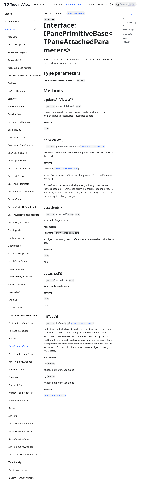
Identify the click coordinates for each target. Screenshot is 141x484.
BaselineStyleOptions (19, 121)
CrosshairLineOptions (19, 168)
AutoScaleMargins (17, 52)
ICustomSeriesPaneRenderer (23, 315)
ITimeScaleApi (15, 462)
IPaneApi (12, 338)
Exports (8, 13)
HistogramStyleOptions (20, 276)
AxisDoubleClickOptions (20, 67)
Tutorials (58, 4)
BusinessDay (14, 129)
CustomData (14, 199)
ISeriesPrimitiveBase (18, 439)
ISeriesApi (13, 415)
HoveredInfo (14, 292)
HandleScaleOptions (18, 253)
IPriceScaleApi (15, 384)
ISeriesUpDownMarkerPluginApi (23, 454)
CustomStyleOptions (18, 222)
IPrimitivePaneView (18, 400)
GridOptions (14, 245)
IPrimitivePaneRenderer (20, 392)
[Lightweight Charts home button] (17, 4)
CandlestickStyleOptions (20, 145)
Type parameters (128, 15)
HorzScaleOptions (17, 284)
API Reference (73, 4)
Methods (124, 19)
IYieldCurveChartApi (18, 470)
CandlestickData (16, 137)
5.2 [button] (90, 4)
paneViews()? (128, 29)
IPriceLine (13, 377)
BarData (12, 83)
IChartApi (12, 299)
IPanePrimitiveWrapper (20, 361)
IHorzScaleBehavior (18, 330)
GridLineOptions (16, 238)
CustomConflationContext (21, 191)
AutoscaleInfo (15, 60)
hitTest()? (126, 42)
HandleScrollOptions (18, 261)
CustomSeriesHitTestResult (22, 207)
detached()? (127, 38)
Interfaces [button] (9, 29)
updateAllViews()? (129, 24)
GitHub (101, 4)
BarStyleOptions (16, 91)
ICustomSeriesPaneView (20, 323)
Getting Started (42, 4)
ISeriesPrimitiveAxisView (20, 431)
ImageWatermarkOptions (21, 477)
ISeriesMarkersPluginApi (20, 423)
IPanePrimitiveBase (18, 346)
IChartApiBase (15, 307)
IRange (11, 408)
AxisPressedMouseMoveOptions (23, 75)
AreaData (12, 36)
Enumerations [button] (11, 21)
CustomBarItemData (18, 183)
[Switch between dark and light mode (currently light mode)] (111, 4)
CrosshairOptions (17, 176)
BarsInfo (12, 98)
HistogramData (16, 268)
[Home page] (46, 13)
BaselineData (14, 114)
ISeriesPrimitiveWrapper (20, 446)
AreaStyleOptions (17, 44)
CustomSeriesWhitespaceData (23, 214)
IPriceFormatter (16, 369)
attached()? (127, 34)
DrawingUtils (14, 230)
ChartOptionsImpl (17, 160)
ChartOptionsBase (17, 152)
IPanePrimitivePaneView (20, 354)
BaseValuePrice (16, 106)
